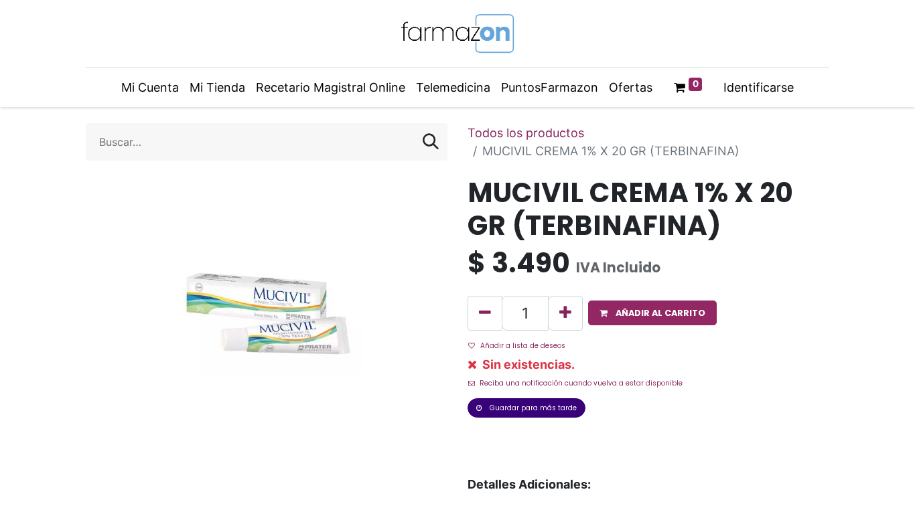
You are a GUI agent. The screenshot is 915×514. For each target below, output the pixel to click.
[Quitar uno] (485, 313)
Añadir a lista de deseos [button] (522, 346)
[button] (652, 313)
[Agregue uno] (565, 313)
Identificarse (758, 87)
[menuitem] (150, 87)
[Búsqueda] (430, 142)
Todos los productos (526, 133)
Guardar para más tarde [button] (532, 408)
